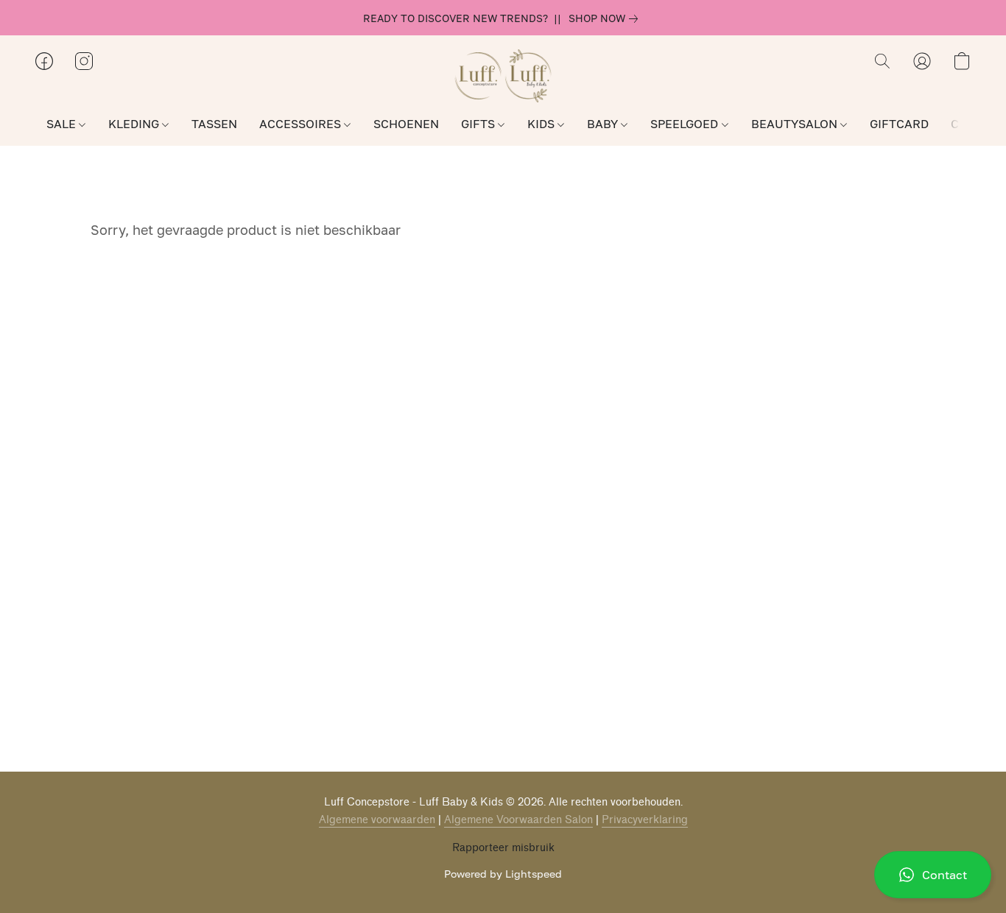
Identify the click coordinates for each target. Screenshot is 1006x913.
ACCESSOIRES (301, 123)
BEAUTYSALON (795, 123)
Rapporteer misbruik (503, 848)
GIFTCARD (899, 123)
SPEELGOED (685, 123)
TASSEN (214, 123)
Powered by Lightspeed (503, 873)
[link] (606, 18)
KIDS (542, 123)
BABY (604, 123)
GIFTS (479, 123)
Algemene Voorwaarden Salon (518, 820)
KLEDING (135, 123)
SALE (62, 123)
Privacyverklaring (645, 820)
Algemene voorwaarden (377, 820)
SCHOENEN (406, 123)
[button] (932, 874)
